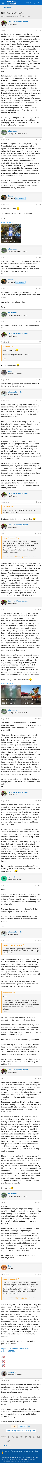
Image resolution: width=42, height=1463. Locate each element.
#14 (39, 801)
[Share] (36, 30)
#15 (39, 885)
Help (36, 1451)
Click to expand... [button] (21, 557)
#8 (40, 380)
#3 (40, 204)
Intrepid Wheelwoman (11, 16)
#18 (39, 1202)
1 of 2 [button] (14, 1426)
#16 (39, 940)
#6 (40, 321)
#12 (39, 609)
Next (21, 1426)
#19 (39, 1274)
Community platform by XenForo (20, 1457)
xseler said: (6, 507)
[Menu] (3, 2)
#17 (39, 1078)
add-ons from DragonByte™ (28, 1459)
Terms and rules (16, 1451)
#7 (40, 342)
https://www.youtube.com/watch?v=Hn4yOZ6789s (15, 1349)
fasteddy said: (7, 993)
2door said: (6, 347)
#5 (40, 288)
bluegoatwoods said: (10, 538)
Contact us (5, 1451)
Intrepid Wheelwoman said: (12, 945)
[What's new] (34, 2)
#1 (40, 30)
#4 (40, 257)
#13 (39, 719)
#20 (39, 1381)
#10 (39, 502)
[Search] (39, 2)
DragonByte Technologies (17, 1461)
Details (27, 1461)
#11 (39, 533)
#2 (40, 140)
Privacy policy (28, 1451)
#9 (40, 401)
